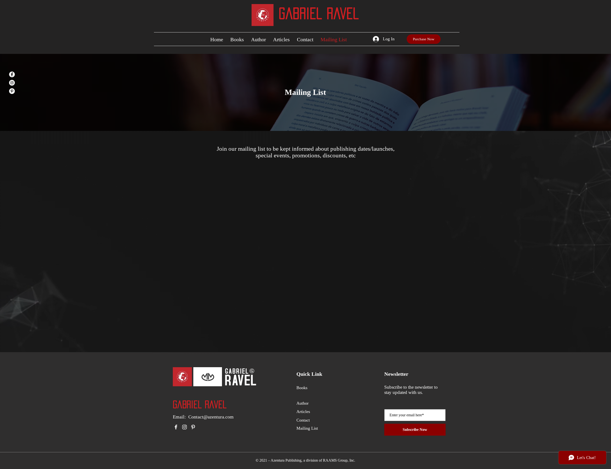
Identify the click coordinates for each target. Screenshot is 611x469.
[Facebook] (12, 74)
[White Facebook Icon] (176, 427)
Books (301, 387)
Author (302, 403)
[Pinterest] (12, 91)
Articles (303, 411)
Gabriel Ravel (319, 13)
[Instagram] (12, 83)
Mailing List (307, 428)
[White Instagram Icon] (184, 427)
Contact (303, 420)
